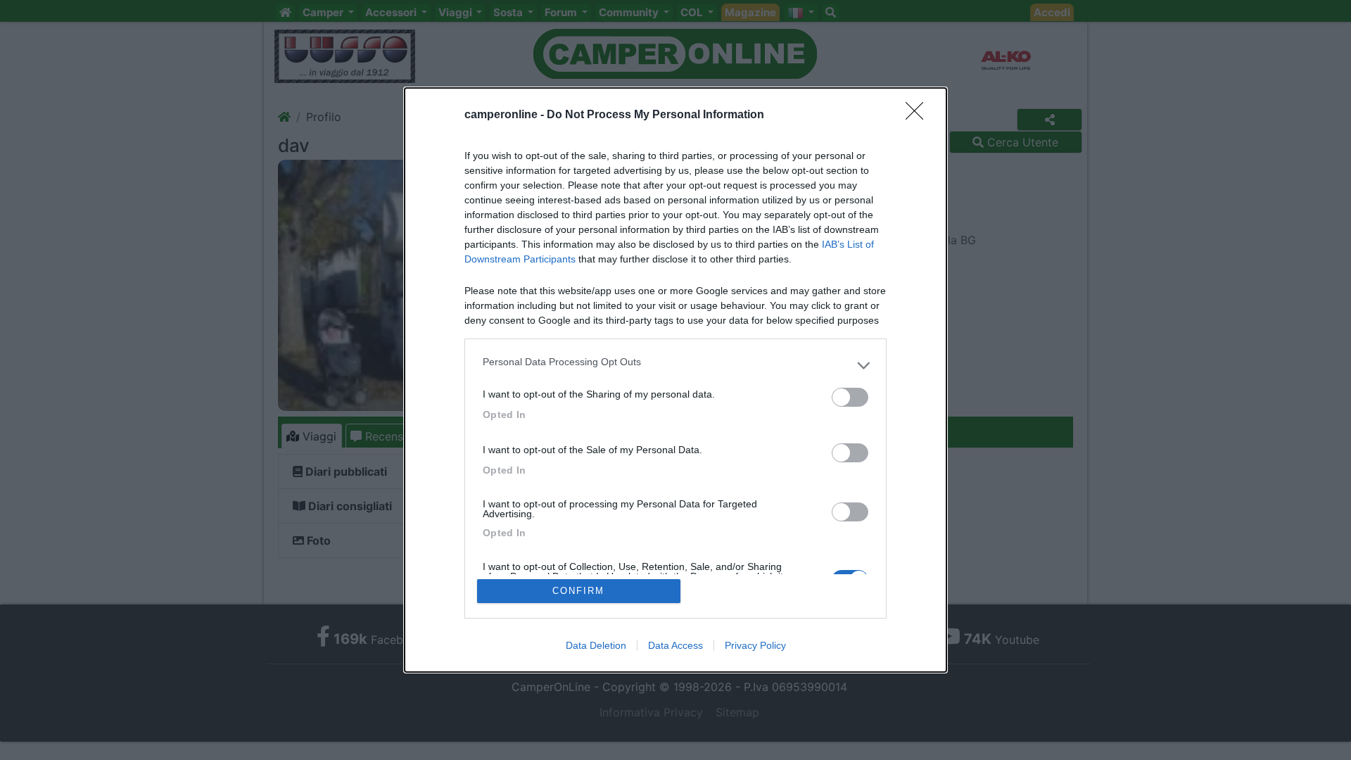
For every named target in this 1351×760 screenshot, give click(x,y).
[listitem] (675, 365)
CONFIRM (578, 590)
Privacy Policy (755, 645)
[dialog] (675, 380)
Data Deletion (596, 645)
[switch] (850, 397)
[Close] (919, 115)
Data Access (675, 645)
